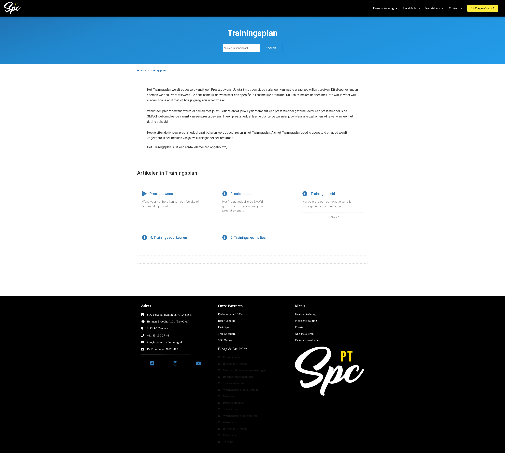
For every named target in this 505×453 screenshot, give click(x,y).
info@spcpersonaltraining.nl (164, 342)
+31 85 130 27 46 (158, 335)
